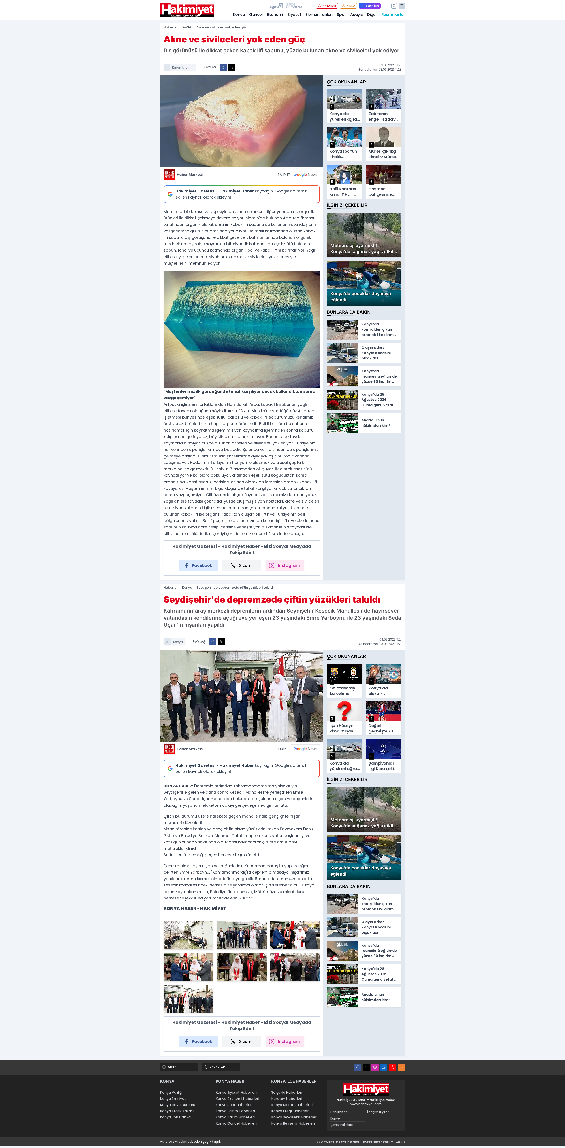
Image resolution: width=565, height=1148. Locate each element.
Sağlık (187, 27)
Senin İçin (372, 6)
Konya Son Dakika (175, 1117)
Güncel (255, 14)
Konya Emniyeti (173, 1098)
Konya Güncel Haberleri (236, 1123)
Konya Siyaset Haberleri (236, 1092)
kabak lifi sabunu (179, 68)
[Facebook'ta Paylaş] (223, 67)
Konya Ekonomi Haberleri (237, 1098)
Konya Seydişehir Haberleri (294, 1117)
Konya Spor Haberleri (234, 1104)
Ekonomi (275, 14)
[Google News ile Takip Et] (305, 174)
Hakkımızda (339, 1112)
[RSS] (401, 1067)
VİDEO (351, 6)
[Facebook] (357, 1067)
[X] (366, 1067)
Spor (341, 14)
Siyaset (294, 14)
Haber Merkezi (190, 174)
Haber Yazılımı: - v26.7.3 (360, 1142)
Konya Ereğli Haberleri (290, 1111)
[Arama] (394, 6)
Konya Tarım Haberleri (235, 1117)
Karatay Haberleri (286, 1098)
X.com (245, 565)
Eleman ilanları (319, 14)
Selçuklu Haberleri (286, 1092)
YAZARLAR (329, 6)
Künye (335, 1118)
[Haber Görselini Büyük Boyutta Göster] (241, 121)
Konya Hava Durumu (177, 1104)
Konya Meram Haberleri (292, 1104)
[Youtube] (392, 1067)
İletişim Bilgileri (378, 1112)
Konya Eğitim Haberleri (235, 1111)
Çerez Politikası (341, 1125)
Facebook (202, 565)
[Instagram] (375, 1067)
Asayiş (356, 14)
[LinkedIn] (383, 1067)
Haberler (171, 27)
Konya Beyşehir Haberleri (293, 1123)
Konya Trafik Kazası (177, 1111)
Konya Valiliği (171, 1092)
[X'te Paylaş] (231, 67)
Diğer (372, 14)
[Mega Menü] (402, 6)
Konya (239, 14)
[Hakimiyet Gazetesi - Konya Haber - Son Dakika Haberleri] (366, 1089)
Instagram (289, 565)
